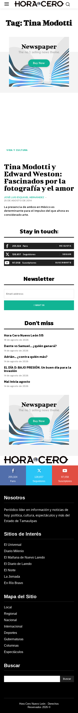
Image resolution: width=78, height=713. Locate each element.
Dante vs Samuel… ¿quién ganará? (30, 345)
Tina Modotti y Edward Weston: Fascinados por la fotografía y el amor (39, 177)
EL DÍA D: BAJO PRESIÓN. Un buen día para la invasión (37, 369)
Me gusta (65, 245)
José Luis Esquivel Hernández (24, 197)
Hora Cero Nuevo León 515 (24, 335)
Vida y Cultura (17, 150)
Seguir (66, 254)
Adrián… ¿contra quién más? (25, 356)
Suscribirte (63, 262)
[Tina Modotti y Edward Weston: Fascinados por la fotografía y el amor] (39, 127)
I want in (39, 305)
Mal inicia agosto (17, 381)
